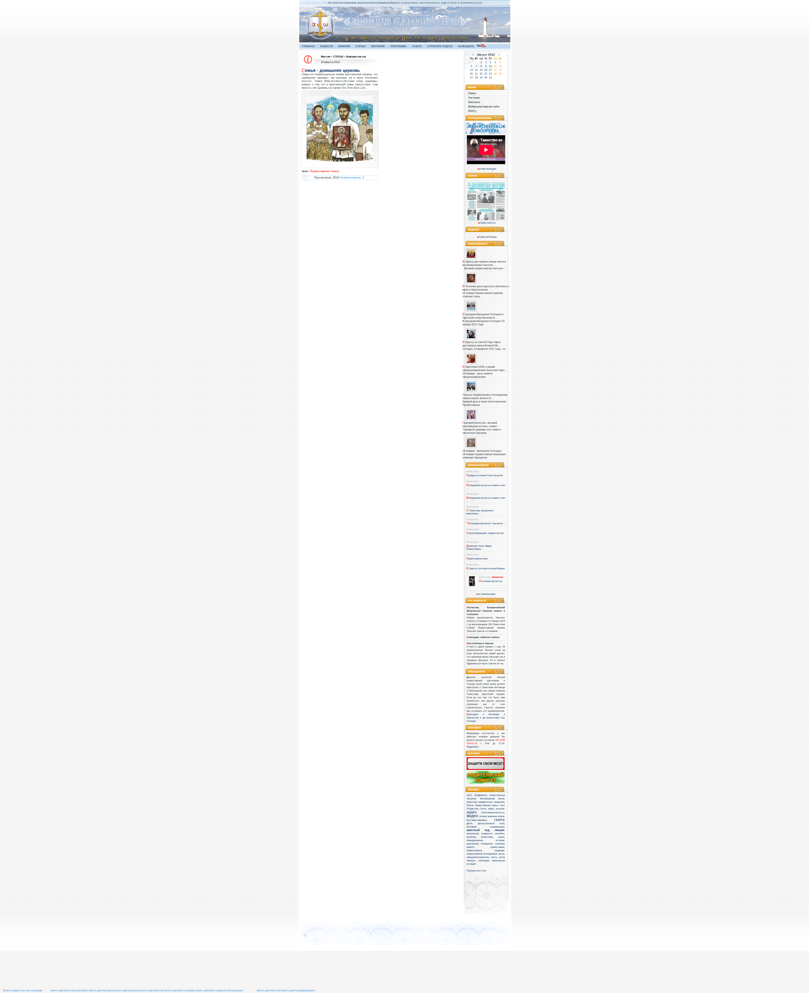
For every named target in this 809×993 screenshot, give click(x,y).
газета (499, 819)
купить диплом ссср (152, 990)
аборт (491, 808)
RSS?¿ (472, 111)
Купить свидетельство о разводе (22, 990)
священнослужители (478, 857)
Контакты (474, 102)
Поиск (472, 93)
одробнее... (474, 746)
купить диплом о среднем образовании (219, 990)
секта (494, 857)
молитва (471, 837)
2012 (469, 795)
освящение (487, 843)
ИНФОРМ (344, 46)
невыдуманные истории (485, 840)
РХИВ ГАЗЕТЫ (487, 223)
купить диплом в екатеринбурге (69, 990)
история (472, 826)
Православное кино (477, 558)
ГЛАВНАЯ (308, 46)
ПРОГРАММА (398, 46)
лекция (499, 830)
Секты (483, 808)
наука (501, 837)
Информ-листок (356, 56)
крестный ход (478, 830)
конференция (497, 826)
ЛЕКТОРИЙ (378, 46)
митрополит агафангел (480, 833)
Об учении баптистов (490, 581)
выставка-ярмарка (477, 820)
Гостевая (474, 97)
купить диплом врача (101, 990)
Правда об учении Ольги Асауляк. (484, 475)
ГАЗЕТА (417, 46)
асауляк (500, 808)
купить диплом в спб (269, 990)
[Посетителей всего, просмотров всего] (312, 936)
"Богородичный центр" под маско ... (485, 523)
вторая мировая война (492, 816)
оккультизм (473, 843)
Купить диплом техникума (179, 990)
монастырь (487, 837)
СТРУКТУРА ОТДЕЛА (440, 46)
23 (485, 73)
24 (490, 73)
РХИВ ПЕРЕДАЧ (486, 169)
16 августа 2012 (330, 62)
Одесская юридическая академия (485, 802)
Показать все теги (476, 870)
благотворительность (492, 812)
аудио (471, 812)
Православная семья (486, 805)
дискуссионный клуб (491, 823)
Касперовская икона (492, 798)
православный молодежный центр (485, 853)
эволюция (483, 860)
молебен (499, 833)
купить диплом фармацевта (298, 990)
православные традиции (485, 850)
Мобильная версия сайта (484, 106)
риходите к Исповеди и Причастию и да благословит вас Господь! (486, 717)
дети (469, 823)
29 (481, 77)
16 (485, 69)
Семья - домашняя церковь (330, 70)
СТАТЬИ (360, 46)
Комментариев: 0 (352, 177)
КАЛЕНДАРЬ (466, 46)
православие (497, 847)
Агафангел (480, 795)
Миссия (325, 56)
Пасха (470, 805)
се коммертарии (485, 594)
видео (472, 815)
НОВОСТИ (326, 46)
